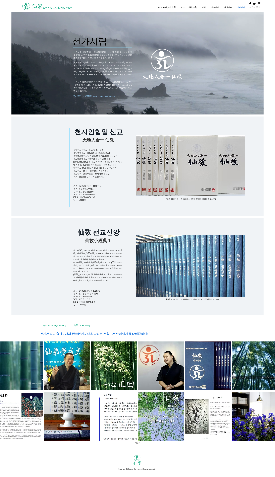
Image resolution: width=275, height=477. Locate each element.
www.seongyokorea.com (104, 96)
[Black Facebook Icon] (250, 3)
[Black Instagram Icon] (259, 3)
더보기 (137, 443)
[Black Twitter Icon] (254, 3)
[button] (67, 365)
